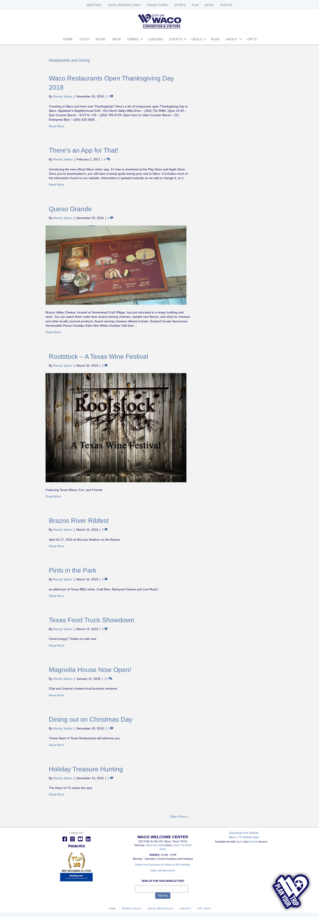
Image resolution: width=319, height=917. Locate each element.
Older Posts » (179, 816)
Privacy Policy (131, 908)
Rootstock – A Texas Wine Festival (98, 356)
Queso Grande (70, 208)
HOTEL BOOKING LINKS (124, 5)
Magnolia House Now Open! (90, 669)
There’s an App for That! (83, 150)
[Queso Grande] (116, 265)
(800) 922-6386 (155, 845)
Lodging (155, 39)
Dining (133, 39)
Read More (56, 126)
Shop (116, 39)
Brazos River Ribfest (79, 520)
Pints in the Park (72, 570)
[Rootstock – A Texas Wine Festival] (116, 427)
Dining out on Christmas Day (90, 719)
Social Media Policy (160, 908)
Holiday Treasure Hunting (86, 769)
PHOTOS (226, 5)
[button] (142, 39)
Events (175, 39)
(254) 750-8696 (182, 845)
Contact (185, 908)
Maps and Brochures (163, 870)
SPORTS (180, 5)
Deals (196, 39)
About (232, 39)
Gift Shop (203, 908)
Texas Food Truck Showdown (91, 620)
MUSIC (209, 5)
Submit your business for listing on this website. (163, 864)
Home (68, 39)
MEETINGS (94, 5)
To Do (84, 39)
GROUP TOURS (157, 5)
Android (253, 841)
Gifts (252, 39)
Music (101, 39)
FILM (195, 5)
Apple (239, 841)
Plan (215, 39)
